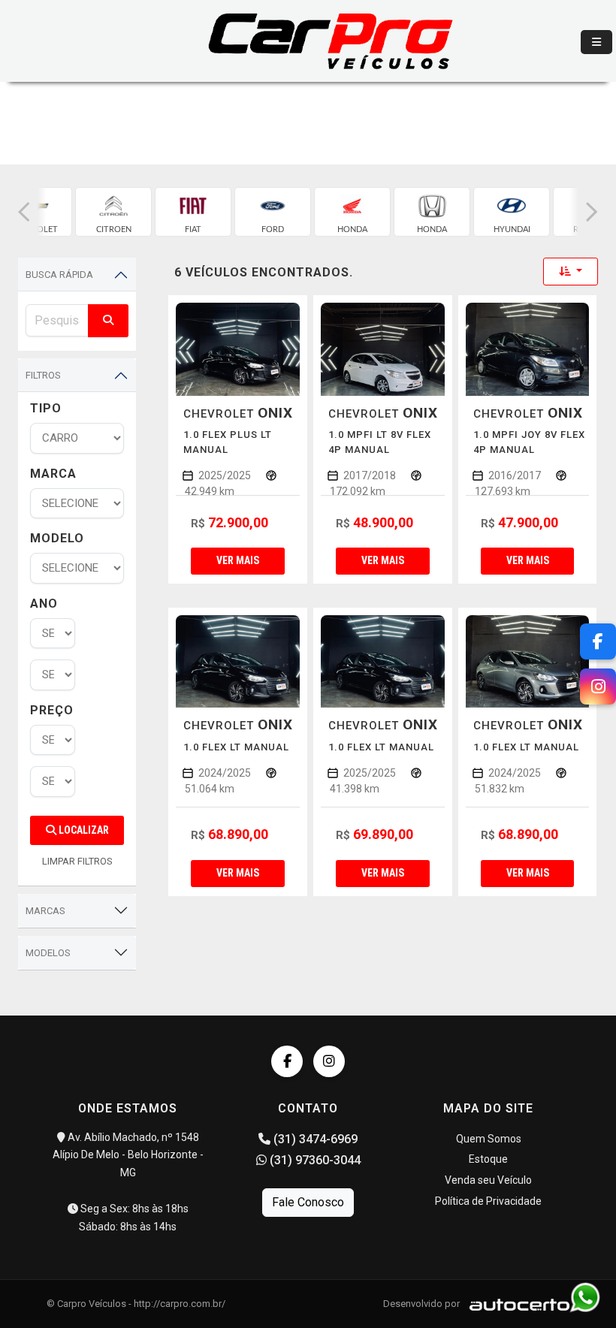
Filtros (43, 375)
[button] (24, 212)
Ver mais (237, 560)
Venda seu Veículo (488, 1180)
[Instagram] (329, 1061)
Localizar (82, 830)
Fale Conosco (308, 1202)
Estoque (488, 1159)
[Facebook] (287, 1061)
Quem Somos (488, 1139)
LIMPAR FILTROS (77, 861)
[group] (113, 212)
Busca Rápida (59, 274)
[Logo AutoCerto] (515, 1303)
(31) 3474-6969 (314, 1139)
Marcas (45, 910)
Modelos (48, 952)
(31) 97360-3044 (314, 1160)
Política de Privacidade (488, 1201)
